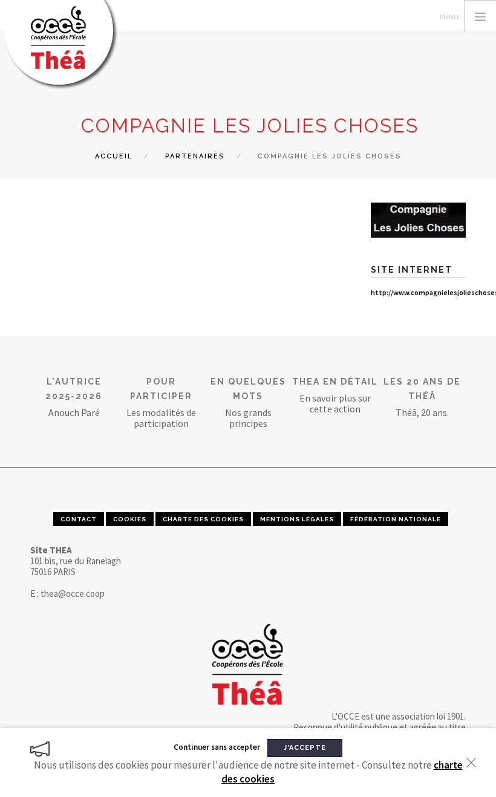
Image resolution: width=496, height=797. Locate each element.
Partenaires (195, 156)
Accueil (113, 156)
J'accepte (305, 748)
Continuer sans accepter (217, 747)
